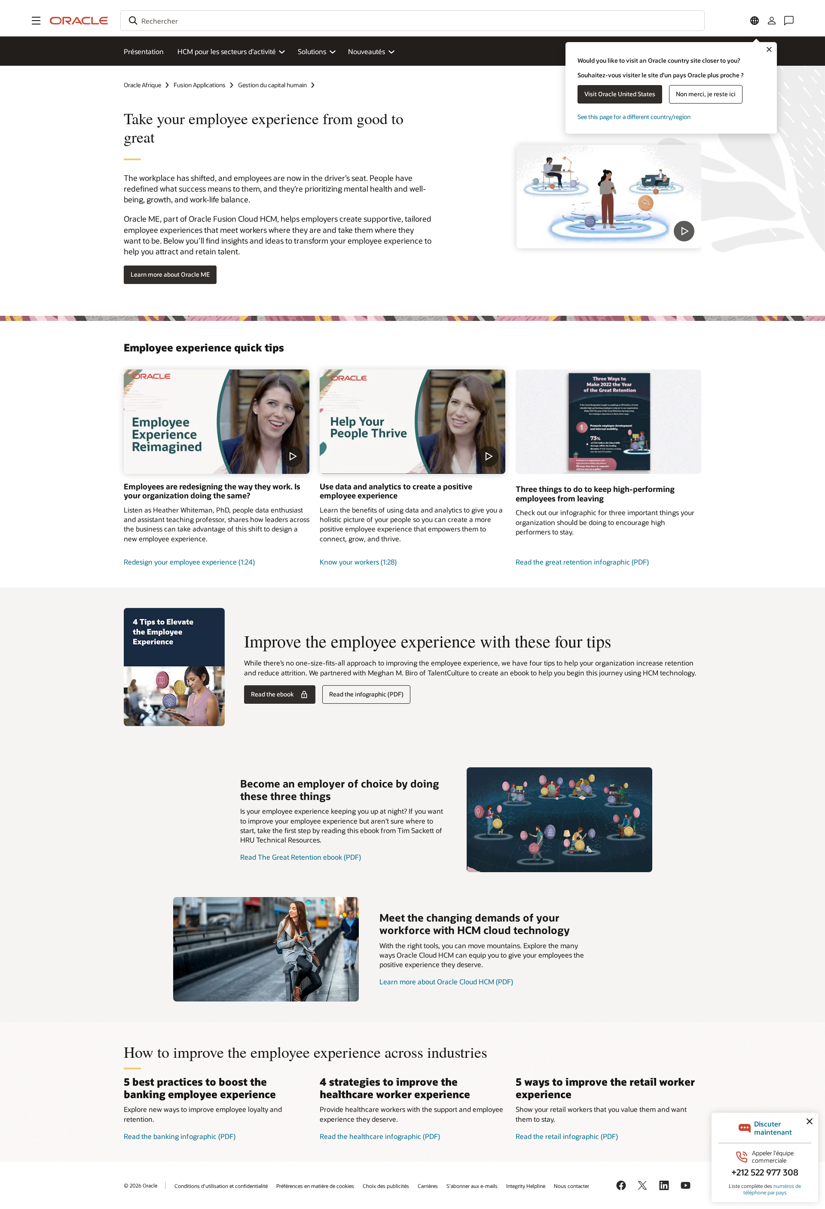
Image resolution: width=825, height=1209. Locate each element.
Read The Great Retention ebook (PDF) (300, 856)
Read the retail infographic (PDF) (567, 1136)
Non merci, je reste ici (706, 94)
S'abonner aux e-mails (472, 1185)
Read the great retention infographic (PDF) (582, 561)
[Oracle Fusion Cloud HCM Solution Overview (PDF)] (266, 949)
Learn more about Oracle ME (170, 274)
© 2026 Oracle (140, 1185)
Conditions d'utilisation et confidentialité (221, 1185)
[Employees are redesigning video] (216, 421)
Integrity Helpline (525, 1185)
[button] (36, 20)
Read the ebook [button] (272, 694)
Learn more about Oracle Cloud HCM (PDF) (446, 981)
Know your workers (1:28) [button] (358, 561)
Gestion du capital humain (272, 85)
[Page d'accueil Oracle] (79, 20)
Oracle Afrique (142, 85)
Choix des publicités (386, 1185)
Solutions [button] (312, 51)
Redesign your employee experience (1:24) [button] (189, 561)
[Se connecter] (772, 20)
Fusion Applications (200, 85)
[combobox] (412, 20)
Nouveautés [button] (366, 51)
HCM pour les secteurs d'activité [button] (226, 51)
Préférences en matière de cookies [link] (315, 1185)
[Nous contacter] (789, 20)
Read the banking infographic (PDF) (179, 1136)
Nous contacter (571, 1185)
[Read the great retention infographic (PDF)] (608, 421)
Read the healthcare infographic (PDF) (380, 1136)
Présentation (144, 51)
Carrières (428, 1185)
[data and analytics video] (412, 421)
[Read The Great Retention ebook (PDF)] (559, 819)
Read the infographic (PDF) (366, 694)
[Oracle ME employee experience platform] (608, 197)
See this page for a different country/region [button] (634, 117)
